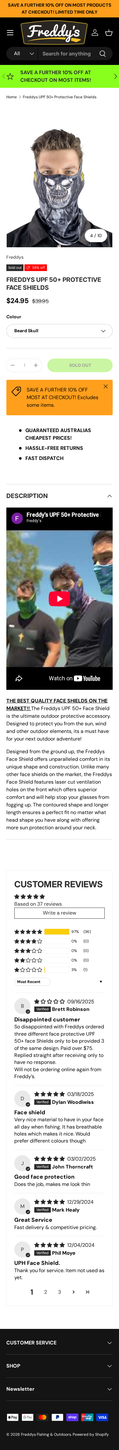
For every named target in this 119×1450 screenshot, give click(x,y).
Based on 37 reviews (38, 904)
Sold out (80, 365)
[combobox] (59, 53)
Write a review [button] (59, 912)
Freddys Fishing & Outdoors (46, 1434)
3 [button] (59, 1292)
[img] (50, 1001)
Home (11, 97)
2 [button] (45, 1292)
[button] (109, 33)
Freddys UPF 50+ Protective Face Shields (59, 97)
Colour (13, 317)
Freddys (14, 257)
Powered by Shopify (91, 1434)
